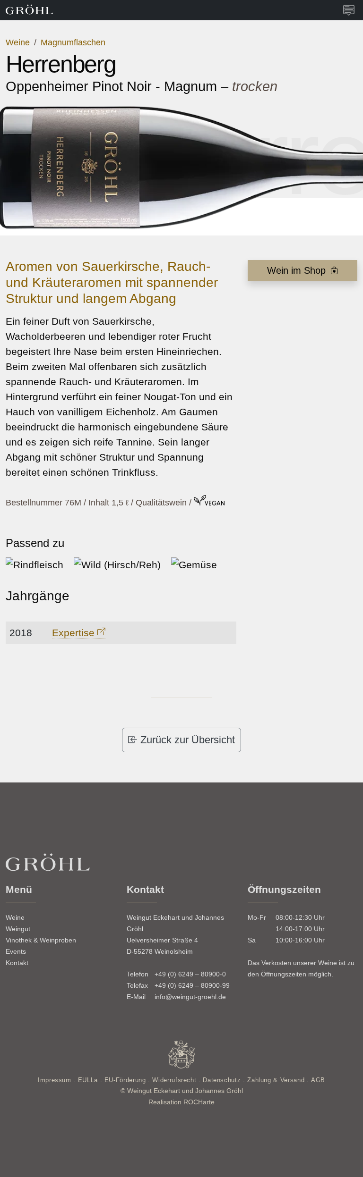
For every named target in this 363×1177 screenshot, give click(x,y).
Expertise (74, 632)
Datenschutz (223, 1080)
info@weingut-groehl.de (190, 996)
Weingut (18, 929)
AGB (318, 1080)
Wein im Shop (297, 270)
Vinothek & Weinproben (41, 940)
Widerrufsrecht (175, 1080)
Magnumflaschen (73, 42)
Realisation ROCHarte (181, 1102)
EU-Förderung (126, 1080)
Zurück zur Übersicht (186, 740)
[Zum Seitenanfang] (333, 1162)
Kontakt (17, 963)
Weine (19, 42)
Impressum (55, 1080)
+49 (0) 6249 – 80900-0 (190, 974)
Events (16, 951)
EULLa (89, 1080)
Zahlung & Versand (277, 1080)
